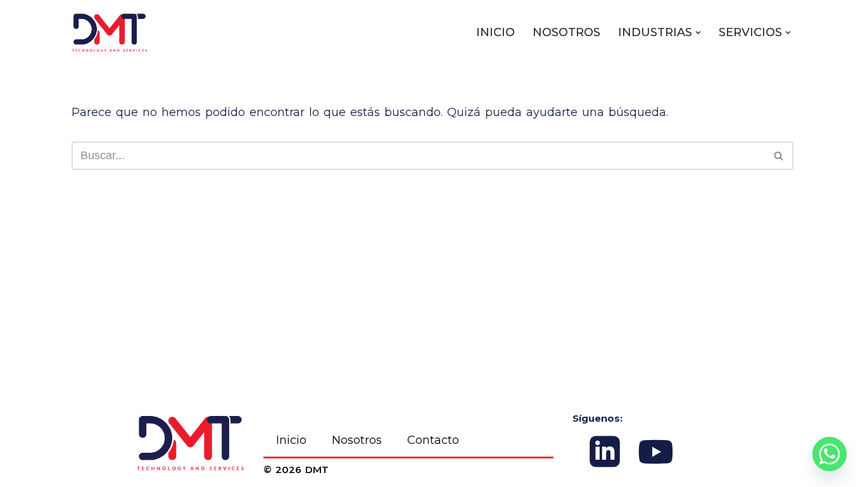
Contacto (433, 440)
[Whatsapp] (829, 454)
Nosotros (357, 440)
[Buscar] (779, 155)
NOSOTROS (566, 32)
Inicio (291, 440)
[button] (698, 33)
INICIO (495, 32)
